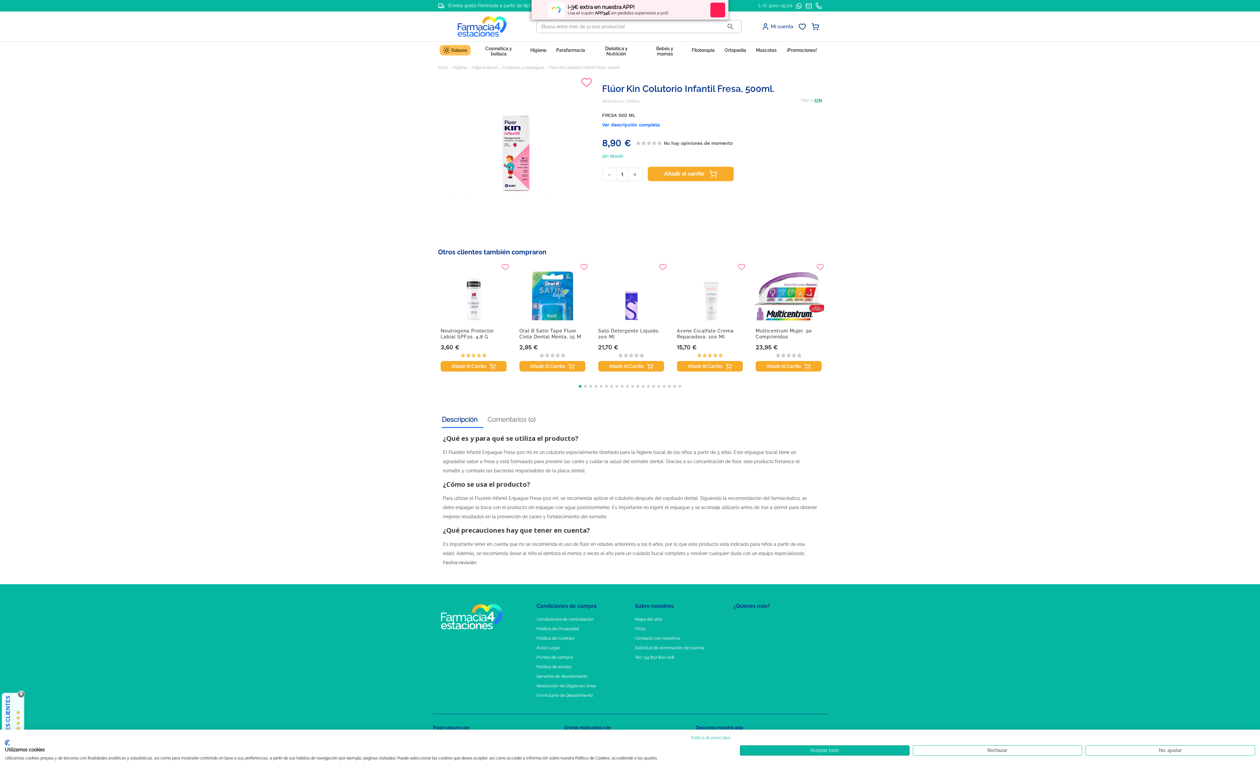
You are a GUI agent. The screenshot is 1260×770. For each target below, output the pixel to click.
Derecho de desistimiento (562, 676)
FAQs (640, 628)
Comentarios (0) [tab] (512, 419)
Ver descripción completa (631, 124)
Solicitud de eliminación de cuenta (669, 647)
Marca (807, 100)
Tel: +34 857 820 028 (654, 657)
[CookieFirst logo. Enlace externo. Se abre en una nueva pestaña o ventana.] (7, 743)
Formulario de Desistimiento (564, 695)
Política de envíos (553, 666)
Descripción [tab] (460, 419)
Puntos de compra (554, 657)
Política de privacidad (710, 738)
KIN (818, 100)
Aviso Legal (548, 647)
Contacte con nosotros (657, 638)
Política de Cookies (555, 638)
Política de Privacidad (557, 628)
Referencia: (613, 101)
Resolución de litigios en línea (566, 685)
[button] (580, 386)
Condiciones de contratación (565, 619)
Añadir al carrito (684, 174)
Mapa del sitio (648, 619)
